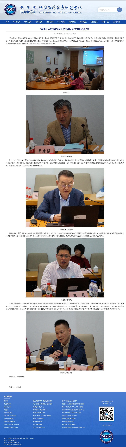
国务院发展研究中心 (10, 415)
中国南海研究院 (38, 421)
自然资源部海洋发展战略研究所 (42, 401)
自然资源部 (7, 404)
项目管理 (72, 22)
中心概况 (16, 22)
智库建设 (39, 22)
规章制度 (83, 22)
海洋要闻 (50, 22)
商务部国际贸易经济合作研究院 (42, 404)
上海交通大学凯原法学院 (69, 415)
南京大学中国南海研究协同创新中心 (73, 410)
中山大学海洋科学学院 (69, 418)
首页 (7, 22)
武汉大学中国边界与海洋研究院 (71, 413)
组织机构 (28, 22)
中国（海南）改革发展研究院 (42, 415)
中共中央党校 (8, 413)
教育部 (6, 401)
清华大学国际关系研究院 (69, 401)
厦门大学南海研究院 (68, 421)
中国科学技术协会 (9, 421)
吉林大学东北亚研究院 (69, 424)
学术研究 (61, 22)
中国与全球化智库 (38, 418)
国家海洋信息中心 (38, 407)
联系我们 (116, 22)
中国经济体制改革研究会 (11, 424)
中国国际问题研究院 (39, 413)
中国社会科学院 (9, 418)
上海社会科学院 (38, 424)
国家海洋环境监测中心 (40, 410)
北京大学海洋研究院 (39, 427)
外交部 (6, 410)
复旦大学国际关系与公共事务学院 (72, 407)
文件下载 (105, 22)
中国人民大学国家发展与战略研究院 (73, 404)
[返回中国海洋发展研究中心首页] (43, 3)
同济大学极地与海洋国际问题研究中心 (73, 427)
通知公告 (94, 22)
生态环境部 (7, 407)
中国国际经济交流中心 (11, 427)
